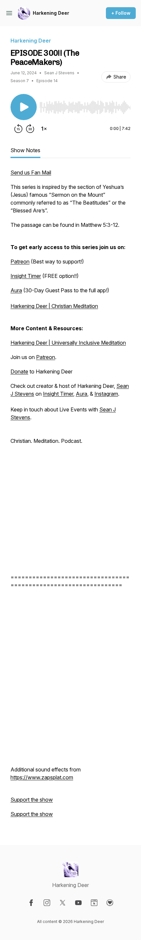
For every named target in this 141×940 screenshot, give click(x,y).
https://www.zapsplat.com (41, 777)
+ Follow (121, 13)
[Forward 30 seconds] (30, 128)
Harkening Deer (51, 13)
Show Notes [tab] (25, 150)
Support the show (31, 799)
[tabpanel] (70, 496)
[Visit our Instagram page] (47, 902)
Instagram (106, 393)
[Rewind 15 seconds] (18, 128)
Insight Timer (25, 276)
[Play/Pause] (23, 107)
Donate (19, 371)
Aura (16, 290)
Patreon (20, 261)
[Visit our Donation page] (110, 902)
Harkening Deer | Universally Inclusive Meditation (68, 342)
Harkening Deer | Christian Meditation (54, 306)
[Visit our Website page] (94, 902)
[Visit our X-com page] (62, 902)
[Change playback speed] (43, 128)
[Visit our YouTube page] (78, 902)
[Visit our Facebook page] (31, 902)
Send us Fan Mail (30, 172)
